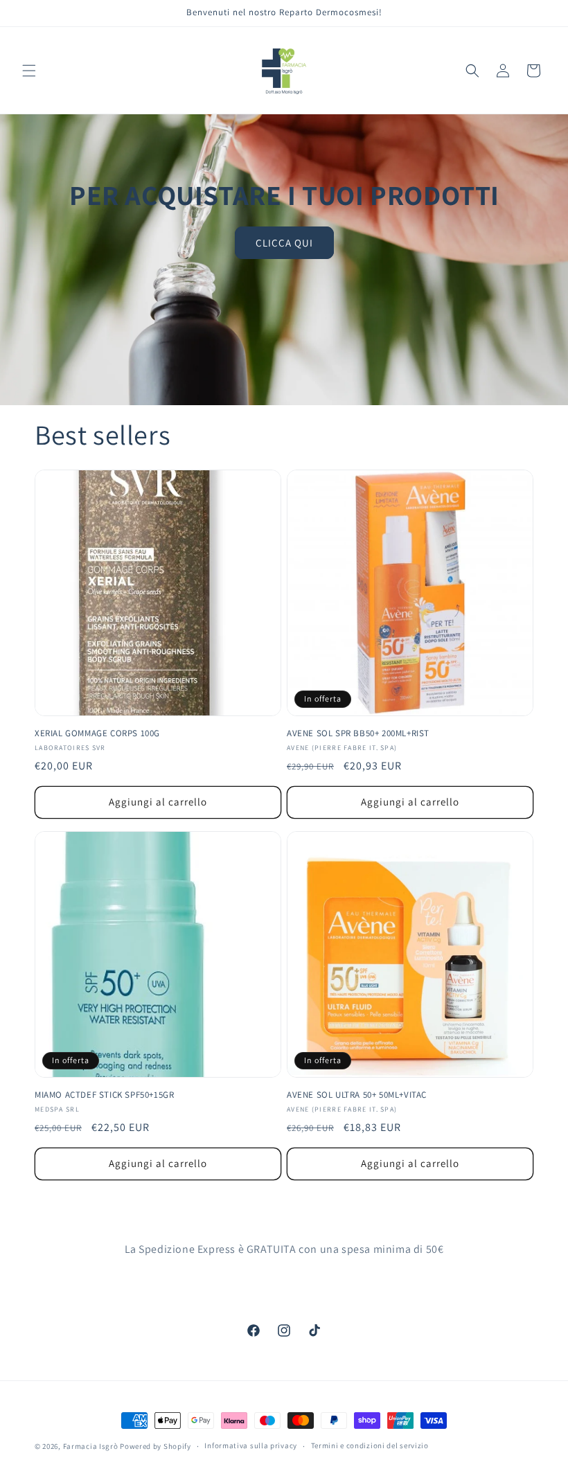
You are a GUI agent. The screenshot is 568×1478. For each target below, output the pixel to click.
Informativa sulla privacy (250, 1445)
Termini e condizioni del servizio (370, 1445)
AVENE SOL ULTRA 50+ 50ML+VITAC (357, 1095)
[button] (29, 70)
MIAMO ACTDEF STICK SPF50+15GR (104, 1095)
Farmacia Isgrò (90, 1446)
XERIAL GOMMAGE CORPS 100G (97, 733)
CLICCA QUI (284, 242)
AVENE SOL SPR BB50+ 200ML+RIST (358, 733)
